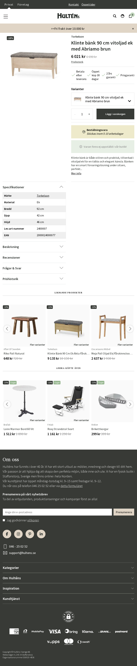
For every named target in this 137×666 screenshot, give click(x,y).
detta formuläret (71, 486)
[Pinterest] (30, 534)
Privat (8, 4)
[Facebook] (7, 534)
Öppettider (88, 4)
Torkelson (77, 36)
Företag (23, 4)
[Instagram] (18, 534)
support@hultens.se (22, 553)
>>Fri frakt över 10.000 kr (68, 29)
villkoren (33, 520)
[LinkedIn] (41, 534)
